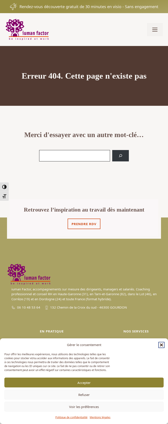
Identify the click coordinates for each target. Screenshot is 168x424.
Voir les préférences (84, 407)
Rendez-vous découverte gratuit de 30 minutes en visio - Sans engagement (88, 6)
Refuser (84, 394)
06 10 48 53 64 (28, 307)
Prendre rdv (84, 224)
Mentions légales (100, 417)
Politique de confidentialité (71, 417)
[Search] (120, 155)
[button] (161, 345)
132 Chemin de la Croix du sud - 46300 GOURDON (88, 307)
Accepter (84, 382)
